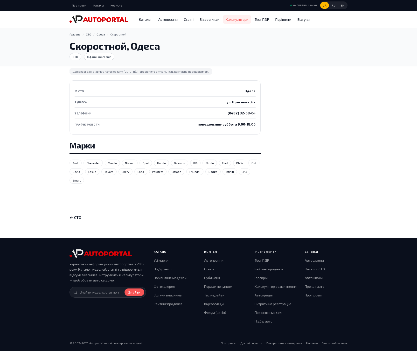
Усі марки (161, 260)
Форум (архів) (215, 312)
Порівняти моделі (268, 312)
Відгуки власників (168, 295)
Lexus (92, 171)
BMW (239, 163)
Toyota (108, 171)
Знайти (134, 292)
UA (325, 5)
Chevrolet (93, 163)
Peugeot (157, 171)
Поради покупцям (218, 286)
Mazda (112, 163)
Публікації (212, 278)
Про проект (80, 5)
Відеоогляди (209, 19)
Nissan (129, 163)
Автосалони (314, 260)
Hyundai (194, 171)
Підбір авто (163, 269)
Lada (141, 171)
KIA (195, 163)
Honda (161, 163)
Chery (125, 171)
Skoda (210, 163)
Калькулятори (237, 19)
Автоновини (168, 19)
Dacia (76, 171)
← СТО (75, 217)
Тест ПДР (262, 19)
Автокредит (264, 295)
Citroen (176, 171)
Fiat (253, 163)
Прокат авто (314, 286)
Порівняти (283, 19)
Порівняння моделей (170, 278)
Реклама (312, 343)
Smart (77, 180)
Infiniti (230, 171)
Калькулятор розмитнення (276, 286)
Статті (189, 19)
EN (343, 5)
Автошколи (314, 278)
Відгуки (304, 19)
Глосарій (261, 278)
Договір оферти (251, 343)
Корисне (116, 5)
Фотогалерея (164, 286)
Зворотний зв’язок (335, 343)
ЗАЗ (244, 171)
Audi (75, 163)
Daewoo (179, 163)
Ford (225, 163)
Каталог (99, 5)
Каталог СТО (315, 269)
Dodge (212, 171)
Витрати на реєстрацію (273, 304)
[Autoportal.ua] (99, 19)
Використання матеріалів (284, 343)
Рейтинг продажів (168, 304)
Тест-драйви (214, 295)
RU (333, 5)
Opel (146, 163)
